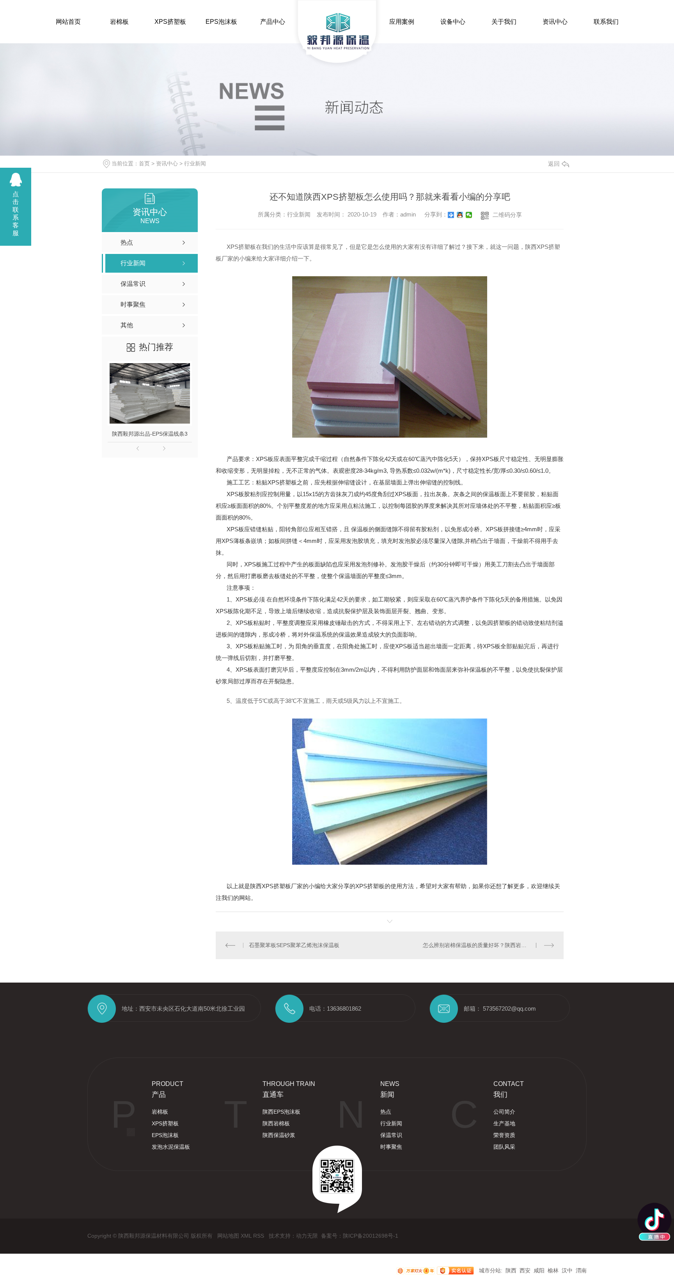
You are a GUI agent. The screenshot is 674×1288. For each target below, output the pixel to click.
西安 (525, 1270)
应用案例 (401, 21)
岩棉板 (119, 21)
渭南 (581, 1270)
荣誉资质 (504, 1135)
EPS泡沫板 (221, 21)
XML (247, 1236)
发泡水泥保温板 (171, 1147)
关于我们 (503, 21)
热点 (385, 1112)
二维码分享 (507, 214)
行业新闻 (195, 163)
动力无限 (307, 1236)
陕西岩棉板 (276, 1123)
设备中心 (452, 21)
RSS (259, 1236)
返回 (554, 163)
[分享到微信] (469, 215)
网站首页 (68, 21)
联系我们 (606, 21)
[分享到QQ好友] (460, 215)
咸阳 (539, 1270)
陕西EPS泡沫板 (281, 1112)
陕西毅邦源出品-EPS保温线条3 (150, 434)
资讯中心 (555, 21)
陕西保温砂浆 (279, 1135)
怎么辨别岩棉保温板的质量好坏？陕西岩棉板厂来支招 (488, 945)
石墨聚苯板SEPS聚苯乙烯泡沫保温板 (294, 945)
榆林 (553, 1270)
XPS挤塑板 (170, 21)
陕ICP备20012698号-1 (370, 1236)
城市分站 (490, 1270)
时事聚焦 (391, 1147)
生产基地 (504, 1123)
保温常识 (391, 1135)
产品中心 (272, 21)
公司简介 (504, 1112)
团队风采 (504, 1147)
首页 (144, 163)
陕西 (511, 1270)
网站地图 (229, 1236)
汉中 (567, 1270)
